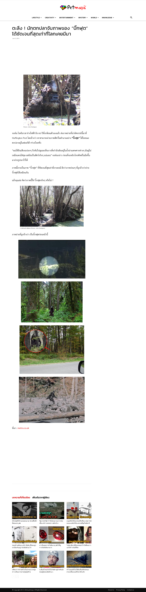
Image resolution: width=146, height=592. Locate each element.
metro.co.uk (23, 428)
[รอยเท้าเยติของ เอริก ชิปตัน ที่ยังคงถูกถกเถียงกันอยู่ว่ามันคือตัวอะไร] (24, 534)
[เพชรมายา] (73, 7)
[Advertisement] (51, 58)
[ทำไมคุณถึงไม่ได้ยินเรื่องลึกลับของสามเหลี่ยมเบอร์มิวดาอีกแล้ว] (79, 559)
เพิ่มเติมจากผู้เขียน (40, 497)
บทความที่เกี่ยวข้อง (21, 497)
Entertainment (66, 17)
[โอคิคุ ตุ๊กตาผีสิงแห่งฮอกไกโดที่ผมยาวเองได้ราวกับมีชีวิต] (79, 534)
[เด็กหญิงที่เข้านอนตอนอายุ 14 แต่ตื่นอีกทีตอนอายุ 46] (24, 510)
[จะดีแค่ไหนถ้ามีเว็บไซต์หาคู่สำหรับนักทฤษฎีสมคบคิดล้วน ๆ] (51, 559)
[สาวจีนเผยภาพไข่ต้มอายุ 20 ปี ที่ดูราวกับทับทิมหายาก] (51, 534)
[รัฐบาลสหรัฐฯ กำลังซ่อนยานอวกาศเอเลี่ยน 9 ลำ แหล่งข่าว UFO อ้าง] (51, 510)
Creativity (49, 17)
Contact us (130, 590)
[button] (131, 18)
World (94, 17)
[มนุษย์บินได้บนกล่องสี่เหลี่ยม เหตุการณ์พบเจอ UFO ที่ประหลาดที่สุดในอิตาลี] (79, 510)
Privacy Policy (120, 590)
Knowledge (107, 17)
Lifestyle (36, 17)
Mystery (82, 17)
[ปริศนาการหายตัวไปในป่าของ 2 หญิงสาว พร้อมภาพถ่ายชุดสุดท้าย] (24, 559)
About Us (111, 590)
